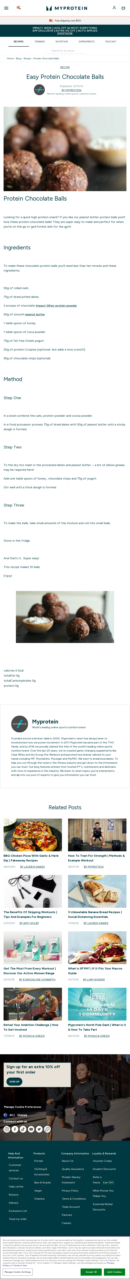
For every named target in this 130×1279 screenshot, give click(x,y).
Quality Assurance (73, 1169)
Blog (18, 58)
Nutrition (62, 41)
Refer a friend (103, 1180)
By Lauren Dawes (32, 866)
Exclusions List (18, 1210)
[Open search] (19, 8)
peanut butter (35, 314)
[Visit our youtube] (31, 1129)
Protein (38, 1160)
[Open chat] (47, 1129)
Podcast (110, 41)
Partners (67, 1214)
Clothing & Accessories (41, 1172)
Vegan (38, 1190)
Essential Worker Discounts (103, 1207)
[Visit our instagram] (6, 1129)
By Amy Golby (29, 923)
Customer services (15, 1168)
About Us (67, 1160)
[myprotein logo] (66, 8)
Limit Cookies (114, 1272)
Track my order (18, 1219)
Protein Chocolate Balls (46, 58)
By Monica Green (32, 1036)
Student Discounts (104, 1169)
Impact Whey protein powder (56, 305)
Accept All (91, 1272)
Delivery (13, 1202)
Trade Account (71, 1206)
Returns (13, 1194)
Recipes (19, 41)
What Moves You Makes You (103, 1193)
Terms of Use (20, 1265)
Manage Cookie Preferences (22, 1106)
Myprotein (45, 722)
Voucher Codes (102, 1160)
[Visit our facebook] (15, 1129)
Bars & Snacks (42, 1182)
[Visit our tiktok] (23, 1129)
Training (39, 41)
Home (10, 58)
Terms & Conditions (74, 1198)
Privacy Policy (70, 1190)
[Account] (115, 8)
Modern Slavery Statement (71, 1180)
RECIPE (65, 67)
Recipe (27, 58)
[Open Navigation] (6, 8)
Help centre (16, 1186)
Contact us (16, 1178)
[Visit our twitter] (39, 1129)
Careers (66, 1223)
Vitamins (39, 1198)
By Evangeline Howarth (37, 979)
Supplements (87, 41)
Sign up (14, 1081)
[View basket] (123, 8)
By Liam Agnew (94, 979)
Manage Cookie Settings (18, 1272)
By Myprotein (71, 90)
